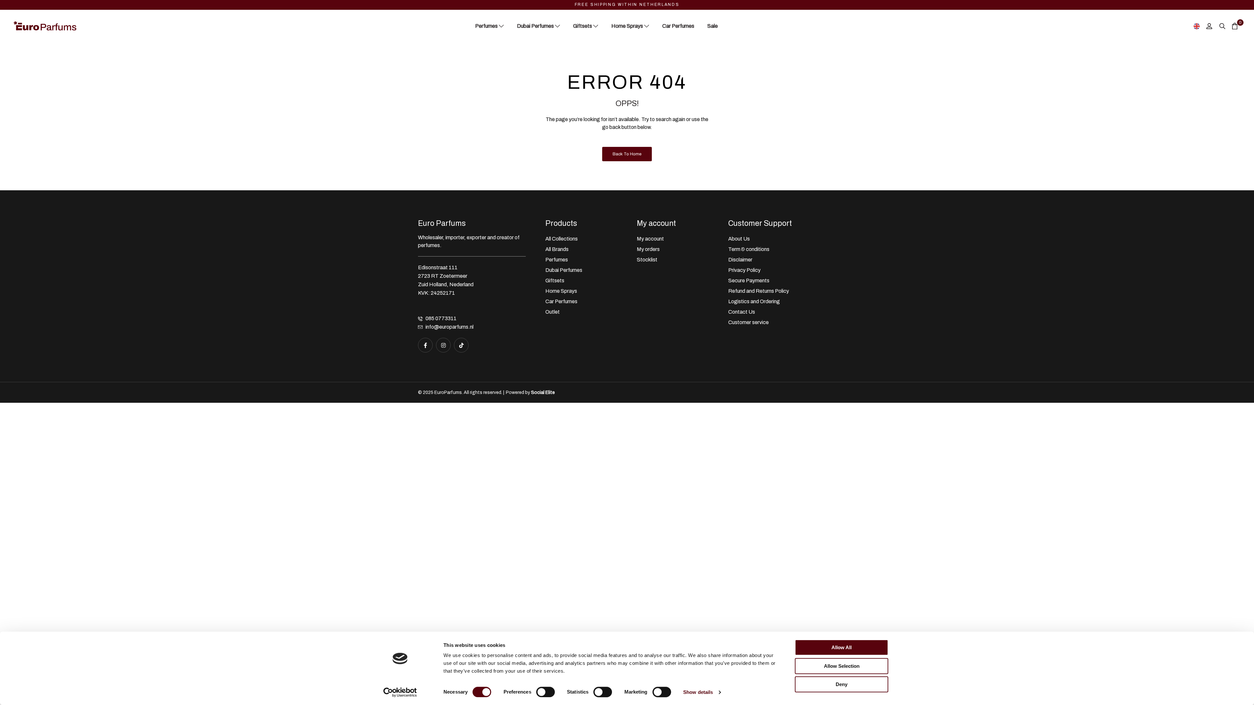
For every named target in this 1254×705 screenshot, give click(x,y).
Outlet (552, 312)
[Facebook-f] (425, 345)
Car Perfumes (561, 301)
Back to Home (627, 154)
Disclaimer (740, 259)
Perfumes (556, 259)
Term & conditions (748, 249)
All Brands (557, 249)
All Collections (561, 239)
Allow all (841, 647)
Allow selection (842, 666)
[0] (1235, 26)
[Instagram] (443, 345)
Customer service (748, 322)
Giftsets (554, 280)
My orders (648, 249)
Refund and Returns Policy (758, 291)
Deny (841, 684)
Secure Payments (748, 280)
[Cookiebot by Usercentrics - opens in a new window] (400, 692)
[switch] (545, 692)
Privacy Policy (744, 270)
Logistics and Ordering (754, 301)
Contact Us (741, 312)
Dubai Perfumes (563, 270)
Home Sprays (561, 291)
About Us (739, 239)
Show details (698, 692)
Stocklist (647, 259)
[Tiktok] (461, 345)
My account (650, 239)
